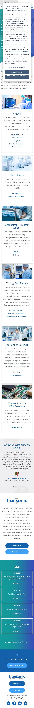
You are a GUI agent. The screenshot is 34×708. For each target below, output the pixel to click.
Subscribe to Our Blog (17, 665)
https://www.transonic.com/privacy (19, 51)
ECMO (16, 252)
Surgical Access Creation (16, 197)
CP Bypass (16, 255)
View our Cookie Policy (17, 699)
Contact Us (17, 546)
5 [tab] (20, 486)
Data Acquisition (16, 375)
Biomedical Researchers (16, 313)
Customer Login (9, 2)
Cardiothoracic (16, 135)
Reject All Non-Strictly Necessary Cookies (17, 77)
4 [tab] (18, 486)
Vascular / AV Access (16, 144)
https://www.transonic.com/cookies (15, 45)
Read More (16, 583)
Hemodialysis (16, 193)
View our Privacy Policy (17, 697)
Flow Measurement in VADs (17, 594)
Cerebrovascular (16, 138)
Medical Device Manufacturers (16, 317)
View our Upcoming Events (16, 642)
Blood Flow (16, 372)
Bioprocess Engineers (16, 310)
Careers (17, 690)
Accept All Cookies (17, 72)
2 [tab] (15, 486)
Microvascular (16, 147)
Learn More (16, 427)
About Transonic (17, 552)
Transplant (16, 141)
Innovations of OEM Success (17, 609)
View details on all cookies (17, 67)
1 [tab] (13, 486)
